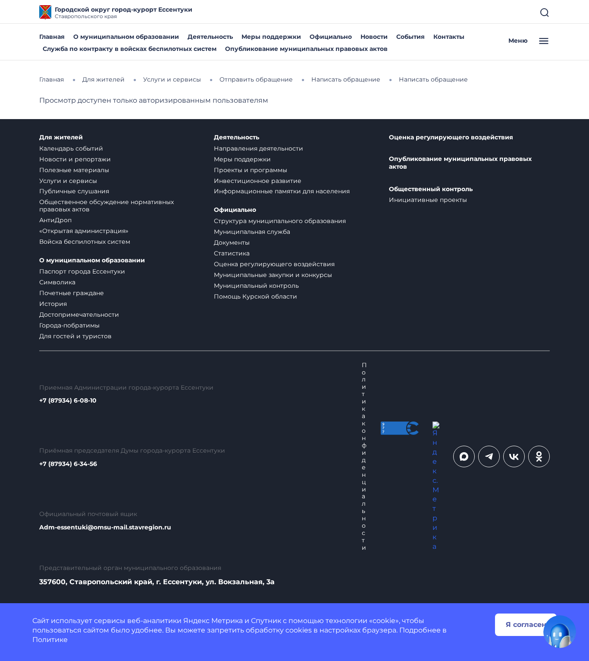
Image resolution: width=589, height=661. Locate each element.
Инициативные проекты (428, 200)
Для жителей (61, 137)
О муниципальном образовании (126, 37)
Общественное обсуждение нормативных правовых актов (106, 205)
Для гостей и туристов (75, 336)
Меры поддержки (271, 37)
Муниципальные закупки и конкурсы (273, 275)
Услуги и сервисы (68, 181)
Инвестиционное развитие (257, 181)
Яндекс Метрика (213, 621)
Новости (374, 37)
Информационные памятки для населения (282, 191)
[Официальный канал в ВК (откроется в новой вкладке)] (514, 456)
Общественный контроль (431, 189)
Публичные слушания (74, 191)
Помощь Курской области (255, 296)
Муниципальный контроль (256, 286)
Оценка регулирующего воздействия (274, 264)
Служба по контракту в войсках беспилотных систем (129, 49)
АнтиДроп (55, 220)
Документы (232, 242)
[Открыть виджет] (559, 631)
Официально (331, 37)
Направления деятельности (258, 148)
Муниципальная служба (252, 232)
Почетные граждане (71, 293)
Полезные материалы (74, 170)
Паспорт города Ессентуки (82, 271)
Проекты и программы (250, 170)
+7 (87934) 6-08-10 (68, 400)
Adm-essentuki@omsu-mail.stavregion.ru (105, 527)
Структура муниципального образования (280, 221)
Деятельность (210, 37)
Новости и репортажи (75, 159)
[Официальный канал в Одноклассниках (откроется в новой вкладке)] (539, 456)
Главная (52, 37)
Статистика (232, 253)
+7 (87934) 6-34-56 (68, 464)
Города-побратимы (69, 325)
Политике (50, 640)
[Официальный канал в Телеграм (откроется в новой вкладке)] (489, 456)
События (410, 37)
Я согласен (526, 624)
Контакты (448, 37)
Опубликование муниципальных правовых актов (306, 49)
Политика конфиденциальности (364, 456)
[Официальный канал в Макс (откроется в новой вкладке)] (464, 456)
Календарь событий (71, 148)
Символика (57, 282)
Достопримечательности (79, 314)
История (53, 304)
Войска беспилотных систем (84, 242)
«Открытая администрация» (83, 231)
